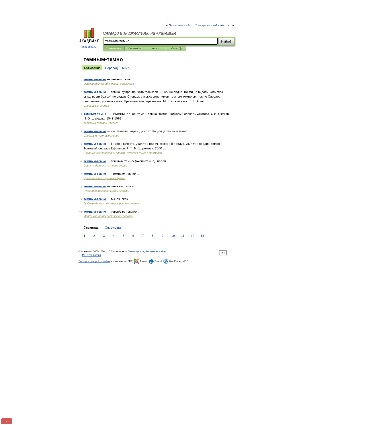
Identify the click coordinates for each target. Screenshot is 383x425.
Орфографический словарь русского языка (111, 203)
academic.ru (89, 46)
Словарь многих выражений (101, 135)
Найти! (226, 41)
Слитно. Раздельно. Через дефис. (106, 165)
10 (173, 235)
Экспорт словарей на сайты (94, 261)
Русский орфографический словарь (106, 190)
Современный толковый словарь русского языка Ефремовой (123, 153)
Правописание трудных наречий (104, 178)
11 (182, 235)
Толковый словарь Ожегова (101, 123)
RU (229, 25)
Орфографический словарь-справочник (109, 83)
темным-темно (95, 79)
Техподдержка (136, 251)
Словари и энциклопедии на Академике (139, 33)
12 (192, 235)
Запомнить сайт (180, 25)
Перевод (111, 68)
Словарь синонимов (96, 105)
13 (202, 235)
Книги (155, 48)
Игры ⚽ (176, 48)
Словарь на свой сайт (209, 25)
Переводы (134, 48)
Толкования (113, 48)
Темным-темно (95, 114)
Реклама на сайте (155, 251)
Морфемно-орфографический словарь (108, 216)
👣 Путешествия (91, 255)
